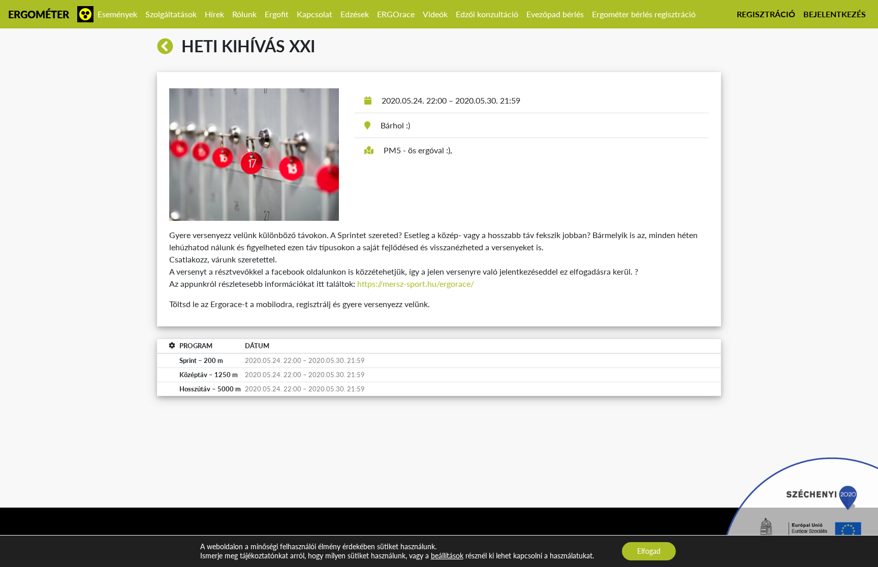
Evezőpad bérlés (555, 14)
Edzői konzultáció (487, 14)
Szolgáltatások (171, 14)
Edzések (354, 14)
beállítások (447, 555)
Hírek (214, 14)
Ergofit (277, 14)
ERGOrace (396, 14)
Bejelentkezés (834, 14)
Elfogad (649, 551)
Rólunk (244, 14)
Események (117, 14)
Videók (435, 14)
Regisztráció (766, 14)
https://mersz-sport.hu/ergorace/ (415, 283)
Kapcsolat (314, 14)
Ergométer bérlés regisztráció (644, 14)
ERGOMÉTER (38, 14)
